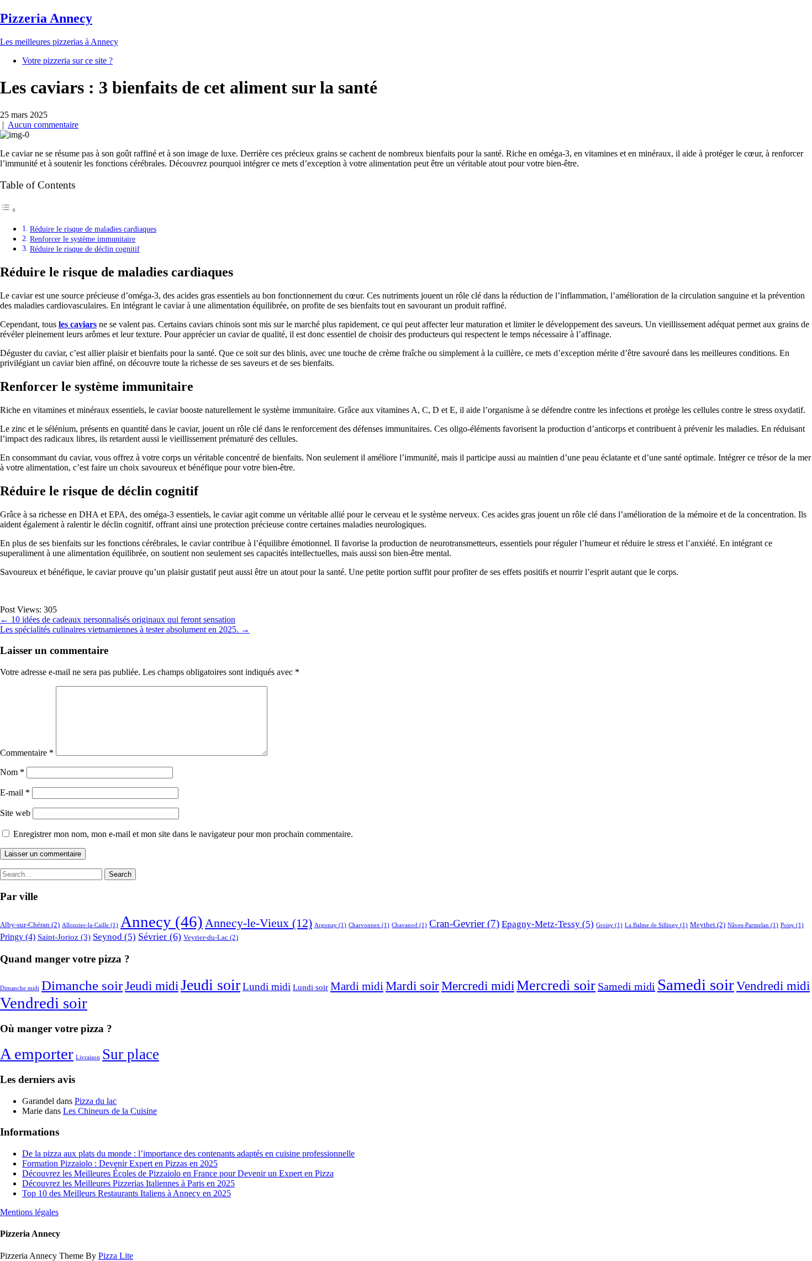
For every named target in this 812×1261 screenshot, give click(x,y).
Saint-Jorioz (64, 937)
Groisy (609, 925)
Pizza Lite (115, 1255)
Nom (12, 772)
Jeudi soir (210, 984)
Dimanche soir (82, 985)
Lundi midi (266, 986)
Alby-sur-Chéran (30, 924)
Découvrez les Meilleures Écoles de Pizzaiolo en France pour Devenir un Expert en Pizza (178, 1173)
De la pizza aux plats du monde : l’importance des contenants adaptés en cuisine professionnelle (188, 1153)
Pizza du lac (96, 1101)
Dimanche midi (19, 988)
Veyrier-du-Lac (210, 937)
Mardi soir (412, 986)
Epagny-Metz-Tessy (548, 924)
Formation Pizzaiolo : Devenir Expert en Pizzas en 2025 (120, 1163)
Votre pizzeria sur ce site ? (67, 60)
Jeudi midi (151, 986)
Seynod (114, 937)
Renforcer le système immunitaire (82, 238)
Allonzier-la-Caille (90, 925)
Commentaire (27, 752)
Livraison (88, 1057)
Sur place (130, 1054)
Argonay (330, 925)
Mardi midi (356, 986)
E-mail (15, 792)
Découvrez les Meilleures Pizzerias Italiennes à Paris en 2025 (128, 1183)
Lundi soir (310, 987)
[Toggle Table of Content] (8, 209)
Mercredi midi (477, 986)
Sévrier (159, 936)
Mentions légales (29, 1212)
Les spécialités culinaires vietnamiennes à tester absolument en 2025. (125, 629)
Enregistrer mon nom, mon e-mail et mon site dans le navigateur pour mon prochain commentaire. (183, 834)
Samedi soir (695, 984)
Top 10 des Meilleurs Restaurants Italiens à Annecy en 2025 (126, 1193)
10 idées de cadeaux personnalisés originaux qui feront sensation (117, 619)
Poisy (792, 925)
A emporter (36, 1054)
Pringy (17, 936)
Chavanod (409, 925)
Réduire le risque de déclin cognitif (85, 248)
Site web (15, 813)
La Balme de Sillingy (656, 925)
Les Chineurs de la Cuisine (110, 1111)
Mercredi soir (555, 985)
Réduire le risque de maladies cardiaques (93, 228)
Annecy (161, 921)
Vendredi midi (773, 986)
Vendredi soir (43, 1003)
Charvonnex (369, 925)
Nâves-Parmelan (752, 925)
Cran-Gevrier (464, 923)
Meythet (707, 924)
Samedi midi (626, 986)
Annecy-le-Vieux (258, 923)
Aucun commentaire (43, 124)
